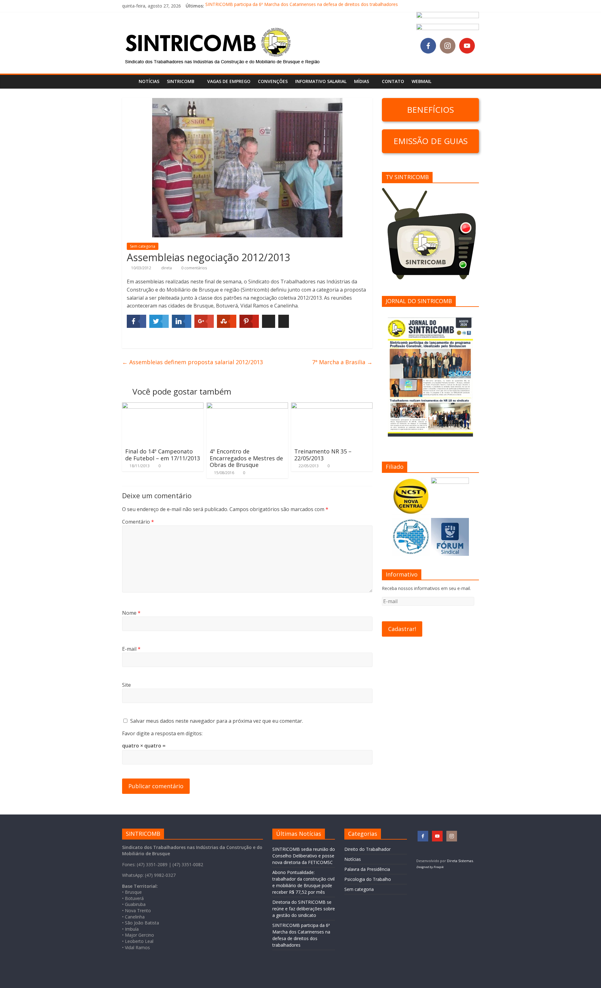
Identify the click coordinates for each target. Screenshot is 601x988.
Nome (131, 612)
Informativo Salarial (321, 81)
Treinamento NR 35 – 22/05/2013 (323, 454)
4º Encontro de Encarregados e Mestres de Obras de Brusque (246, 457)
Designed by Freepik (430, 867)
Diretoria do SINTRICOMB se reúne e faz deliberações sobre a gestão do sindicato (303, 908)
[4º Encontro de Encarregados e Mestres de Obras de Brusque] (247, 406)
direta (167, 268)
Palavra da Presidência (367, 869)
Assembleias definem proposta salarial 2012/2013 (192, 362)
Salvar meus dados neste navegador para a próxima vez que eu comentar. (216, 720)
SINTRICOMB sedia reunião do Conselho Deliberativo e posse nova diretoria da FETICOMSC (303, 855)
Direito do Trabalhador (367, 849)
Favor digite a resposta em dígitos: (162, 733)
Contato (393, 81)
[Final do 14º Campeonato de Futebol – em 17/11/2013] (162, 406)
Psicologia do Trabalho (367, 879)
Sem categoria (142, 246)
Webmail (421, 81)
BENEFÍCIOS (430, 109)
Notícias (149, 81)
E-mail (131, 648)
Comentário (138, 521)
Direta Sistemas (460, 860)
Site (126, 684)
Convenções (273, 81)
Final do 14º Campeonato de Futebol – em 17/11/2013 (162, 454)
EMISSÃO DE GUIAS (430, 141)
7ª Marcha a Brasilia (342, 362)
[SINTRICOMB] (128, 81)
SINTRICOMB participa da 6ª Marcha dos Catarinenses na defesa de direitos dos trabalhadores (301, 6)
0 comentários (193, 268)
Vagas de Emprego (228, 81)
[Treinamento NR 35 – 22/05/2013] (331, 406)
